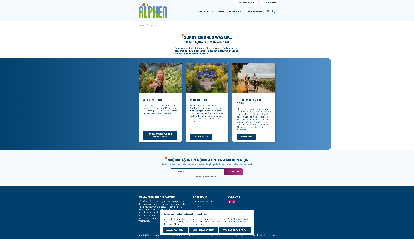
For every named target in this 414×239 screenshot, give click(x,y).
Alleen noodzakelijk (203, 229)
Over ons (270, 235)
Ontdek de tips (201, 136)
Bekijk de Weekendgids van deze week (160, 135)
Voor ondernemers (245, 3)
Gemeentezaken (269, 3)
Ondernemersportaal (203, 201)
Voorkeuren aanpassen (235, 229)
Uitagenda (198, 206)
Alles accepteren (175, 229)
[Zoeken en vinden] (273, 11)
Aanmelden (234, 171)
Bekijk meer (247, 136)
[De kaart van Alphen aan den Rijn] (267, 11)
